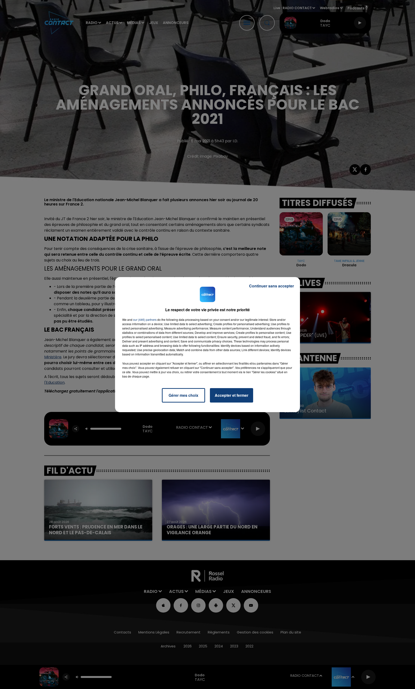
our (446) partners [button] (145, 319)
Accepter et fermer (231, 395)
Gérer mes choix (183, 395)
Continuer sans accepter (271, 286)
